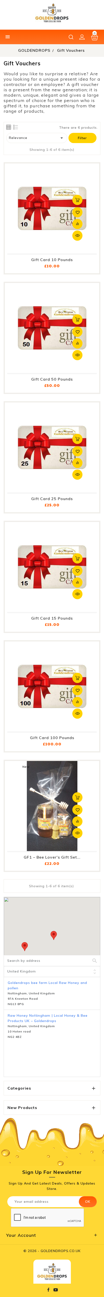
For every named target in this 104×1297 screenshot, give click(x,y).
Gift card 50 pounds (52, 379)
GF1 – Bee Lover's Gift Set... (52, 857)
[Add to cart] (77, 200)
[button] (54, 935)
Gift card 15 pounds (52, 618)
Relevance (37, 138)
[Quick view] (77, 235)
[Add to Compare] (77, 224)
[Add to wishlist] (77, 212)
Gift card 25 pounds (52, 498)
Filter (82, 138)
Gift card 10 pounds (52, 259)
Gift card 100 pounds (52, 737)
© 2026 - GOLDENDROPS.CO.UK (52, 1251)
